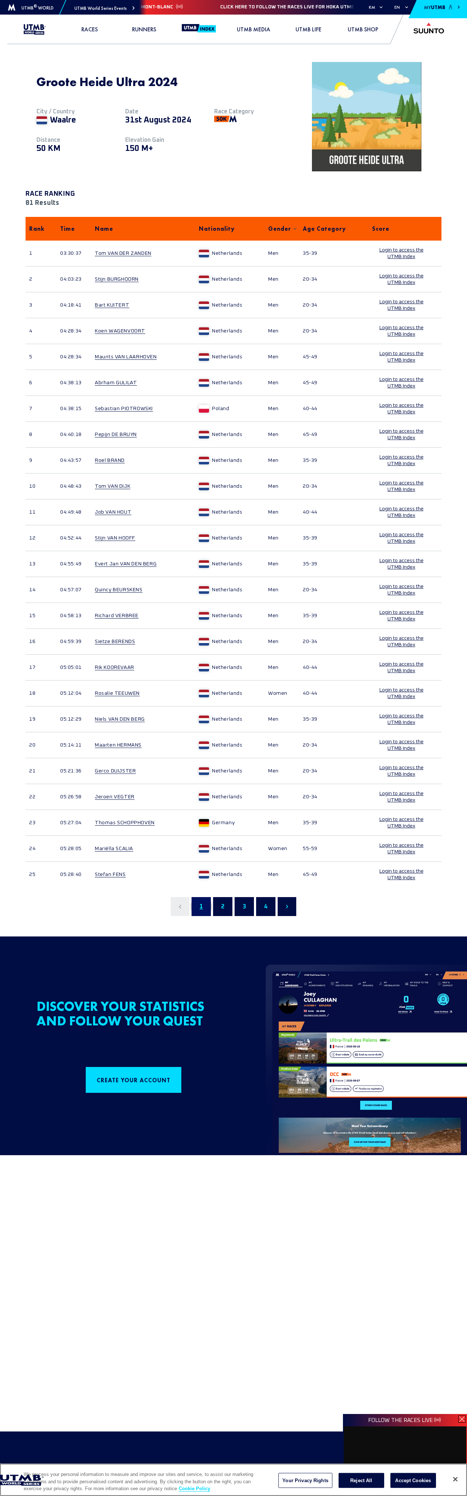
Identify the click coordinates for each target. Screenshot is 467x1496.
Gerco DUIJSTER (115, 771)
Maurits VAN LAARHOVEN (126, 356)
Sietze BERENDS (115, 641)
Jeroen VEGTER (115, 796)
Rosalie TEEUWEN (117, 693)
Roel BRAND (110, 460)
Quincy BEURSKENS (119, 589)
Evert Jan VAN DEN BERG (126, 563)
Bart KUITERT (112, 305)
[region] (233, 1480)
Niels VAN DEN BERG (120, 719)
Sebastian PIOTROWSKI (124, 408)
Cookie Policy (194, 1488)
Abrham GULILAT (116, 382)
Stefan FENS (110, 874)
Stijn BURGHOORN (117, 279)
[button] (104, 8)
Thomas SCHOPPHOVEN (125, 822)
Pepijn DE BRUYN (116, 434)
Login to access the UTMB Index (401, 253)
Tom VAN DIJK (112, 486)
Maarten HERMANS (118, 745)
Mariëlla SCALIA (114, 848)
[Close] (455, 1479)
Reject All (361, 1480)
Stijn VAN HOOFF (115, 538)
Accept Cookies (413, 1480)
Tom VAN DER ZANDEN (123, 253)
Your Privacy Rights (305, 1480)
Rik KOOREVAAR (114, 667)
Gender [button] (279, 229)
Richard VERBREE (117, 615)
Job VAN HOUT (113, 512)
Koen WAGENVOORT (120, 331)
